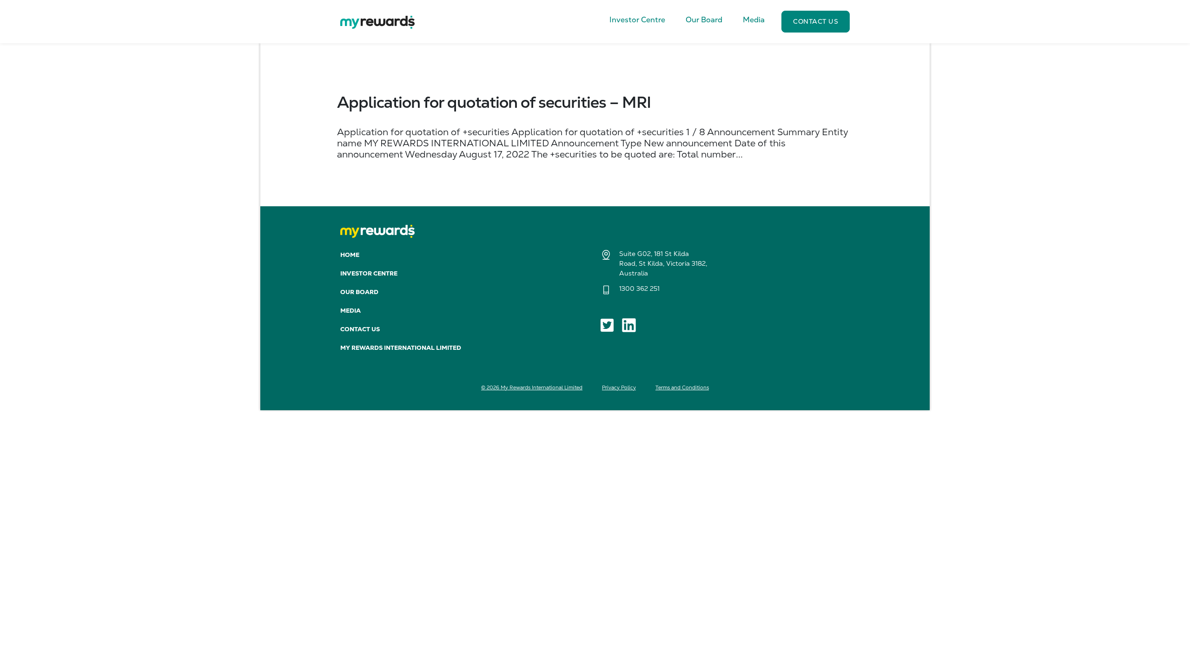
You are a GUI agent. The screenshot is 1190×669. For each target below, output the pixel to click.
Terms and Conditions (682, 387)
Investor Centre (368, 273)
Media (350, 311)
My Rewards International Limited (400, 348)
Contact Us (360, 329)
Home (349, 255)
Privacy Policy (619, 387)
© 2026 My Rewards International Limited (531, 387)
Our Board (359, 292)
